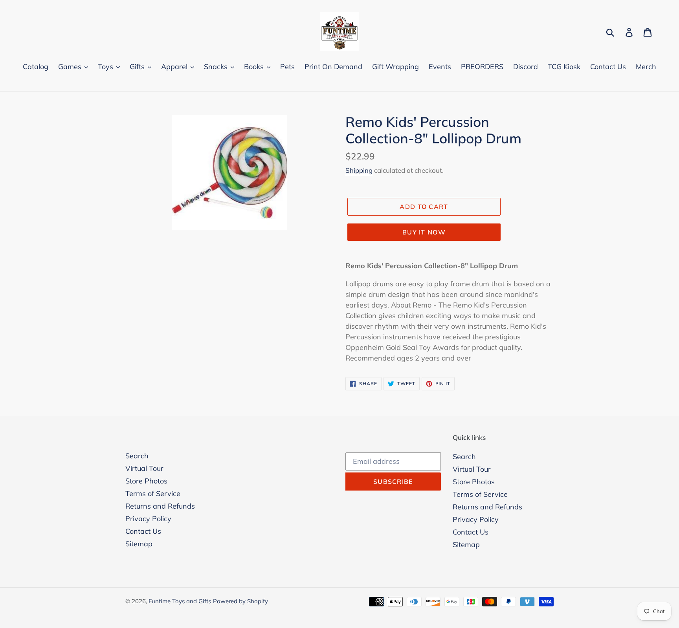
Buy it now (424, 232)
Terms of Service (152, 493)
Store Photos (146, 480)
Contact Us (143, 531)
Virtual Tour (144, 468)
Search (137, 455)
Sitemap (138, 543)
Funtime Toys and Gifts (180, 601)
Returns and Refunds (160, 506)
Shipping (359, 170)
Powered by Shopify (240, 601)
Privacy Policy (148, 518)
